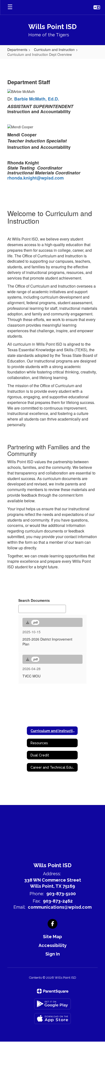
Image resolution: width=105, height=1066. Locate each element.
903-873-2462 (58, 901)
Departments (17, 49)
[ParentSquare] (53, 991)
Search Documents (34, 600)
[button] (97, 7)
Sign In (52, 953)
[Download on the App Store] (52, 1018)
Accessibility (53, 945)
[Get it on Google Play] (52, 1003)
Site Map (52, 936)
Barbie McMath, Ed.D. (36, 99)
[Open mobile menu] (10, 7)
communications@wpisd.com (60, 907)
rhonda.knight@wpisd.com (35, 178)
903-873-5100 (61, 893)
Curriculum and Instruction (54, 49)
